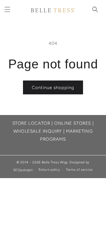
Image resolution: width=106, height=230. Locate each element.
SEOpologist (23, 170)
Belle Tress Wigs (55, 162)
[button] (7, 9)
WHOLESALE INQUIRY (37, 131)
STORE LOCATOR (31, 123)
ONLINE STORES (72, 123)
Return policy (49, 170)
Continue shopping (53, 87)
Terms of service (79, 170)
